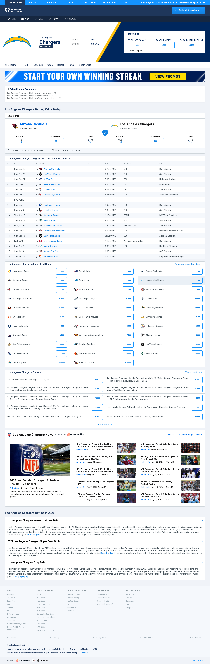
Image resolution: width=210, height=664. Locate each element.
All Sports (11, 598)
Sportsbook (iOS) (103, 601)
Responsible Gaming (15, 617)
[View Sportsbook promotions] (105, 76)
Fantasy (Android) (104, 598)
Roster (60, 65)
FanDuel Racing (73, 598)
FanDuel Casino (73, 601)
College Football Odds (45, 614)
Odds (26, 65)
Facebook (130, 594)
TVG (68, 604)
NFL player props (22, 576)
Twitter (129, 598)
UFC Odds (41, 627)
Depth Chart (85, 65)
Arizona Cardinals (33, 124)
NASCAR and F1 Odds (45, 630)
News (71, 65)
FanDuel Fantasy (73, 594)
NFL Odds (41, 594)
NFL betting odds (34, 534)
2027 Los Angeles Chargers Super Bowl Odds (33, 541)
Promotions (11, 601)
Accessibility (12, 621)
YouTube (129, 604)
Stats (50, 65)
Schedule (38, 65)
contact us (86, 653)
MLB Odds (41, 608)
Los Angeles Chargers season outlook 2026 (32, 520)
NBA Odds (41, 601)
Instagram (130, 601)
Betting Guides (13, 614)
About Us (10, 608)
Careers (13, 638)
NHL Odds (41, 611)
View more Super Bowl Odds (187, 264)
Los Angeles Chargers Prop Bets (26, 562)
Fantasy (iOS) (102, 594)
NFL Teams (10, 65)
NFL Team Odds (43, 598)
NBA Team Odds (43, 604)
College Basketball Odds (46, 617)
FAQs (9, 611)
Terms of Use (148, 638)
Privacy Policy (101, 638)
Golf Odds (41, 624)
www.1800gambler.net (194, 2)
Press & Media (195, 638)
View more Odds (192, 372)
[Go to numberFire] (18, 660)
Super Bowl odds (108, 553)
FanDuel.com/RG (90, 649)
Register (10, 594)
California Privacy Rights (17, 624)
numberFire (71, 608)
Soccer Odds (42, 621)
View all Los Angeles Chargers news (184, 434)
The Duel (70, 611)
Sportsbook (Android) (105, 604)
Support (10, 604)
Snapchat (130, 608)
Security (56, 638)
